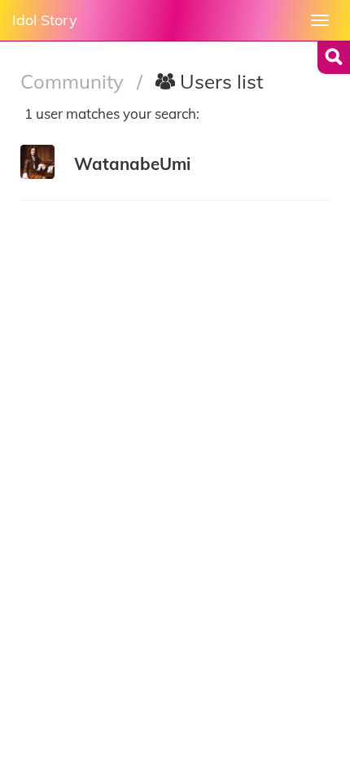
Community (74, 81)
